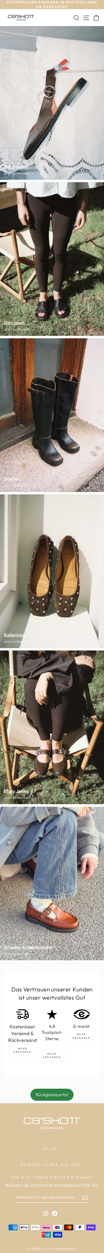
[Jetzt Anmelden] (85, 1197)
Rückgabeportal (52, 1094)
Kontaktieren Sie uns (51, 1164)
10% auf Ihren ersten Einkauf (52, 1177)
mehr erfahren (22, 1050)
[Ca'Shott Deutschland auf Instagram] (45, 1213)
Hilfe (50, 1148)
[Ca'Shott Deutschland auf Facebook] (54, 1213)
